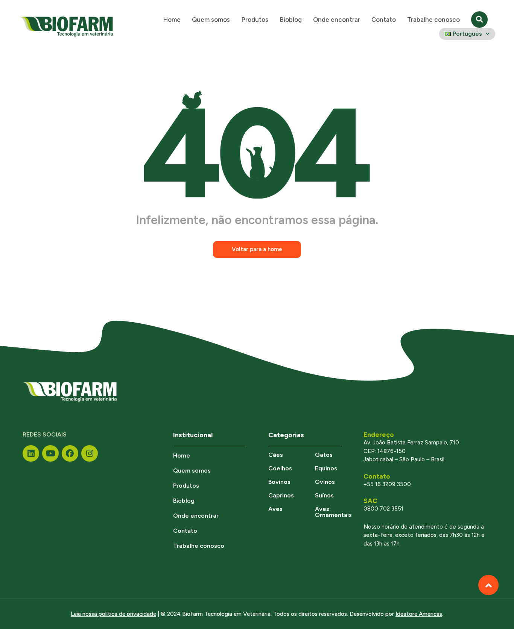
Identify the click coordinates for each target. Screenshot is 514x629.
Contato (383, 19)
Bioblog (291, 19)
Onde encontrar (336, 19)
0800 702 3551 (383, 508)
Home (172, 19)
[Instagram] (89, 453)
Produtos (254, 19)
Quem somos (211, 19)
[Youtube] (50, 453)
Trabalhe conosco (433, 19)
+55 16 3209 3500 (387, 484)
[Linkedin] (31, 453)
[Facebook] (70, 453)
